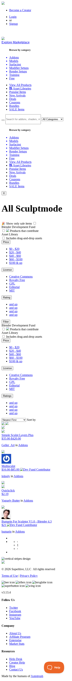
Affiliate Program (19, 636)
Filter (6, 321)
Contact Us (16, 669)
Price (6, 242)
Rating (6, 297)
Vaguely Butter (11, 500)
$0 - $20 (14, 249)
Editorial (14, 287)
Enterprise (15, 640)
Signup (13, 23)
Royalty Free (17, 280)
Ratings (7, 395)
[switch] (34, 223)
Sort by (31, 419)
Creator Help (17, 662)
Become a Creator (20, 10)
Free (12, 78)
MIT (12, 290)
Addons (23, 445)
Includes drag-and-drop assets (24, 238)
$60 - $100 (15, 259)
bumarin (7, 531)
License (7, 269)
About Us (15, 633)
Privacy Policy (29, 575)
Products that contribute (24, 230)
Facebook (15, 611)
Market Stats (16, 643)
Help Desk (15, 659)
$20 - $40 (15, 252)
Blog (12, 666)
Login (13, 16)
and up (13, 304)
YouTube (14, 618)
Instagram (15, 614)
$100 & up (15, 262)
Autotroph (37, 676)
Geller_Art (8, 445)
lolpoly (6, 476)
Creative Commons (21, 276)
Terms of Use (10, 575)
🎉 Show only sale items (17, 223)
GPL (12, 283)
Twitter (13, 607)
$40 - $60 (15, 255)
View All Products (20, 85)
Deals (12, 99)
